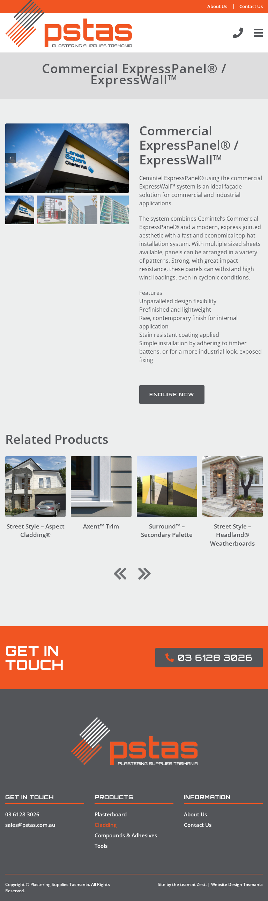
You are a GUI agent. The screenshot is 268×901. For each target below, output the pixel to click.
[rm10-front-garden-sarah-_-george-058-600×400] (232, 459)
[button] (120, 573)
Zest (201, 884)
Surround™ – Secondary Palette (167, 530)
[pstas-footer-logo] (134, 720)
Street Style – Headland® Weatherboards (232, 534)
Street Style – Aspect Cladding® (36, 530)
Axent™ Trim (101, 526)
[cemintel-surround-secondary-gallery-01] (167, 459)
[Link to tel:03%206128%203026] (238, 33)
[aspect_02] (35, 459)
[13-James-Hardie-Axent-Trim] (101, 459)
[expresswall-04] (67, 158)
